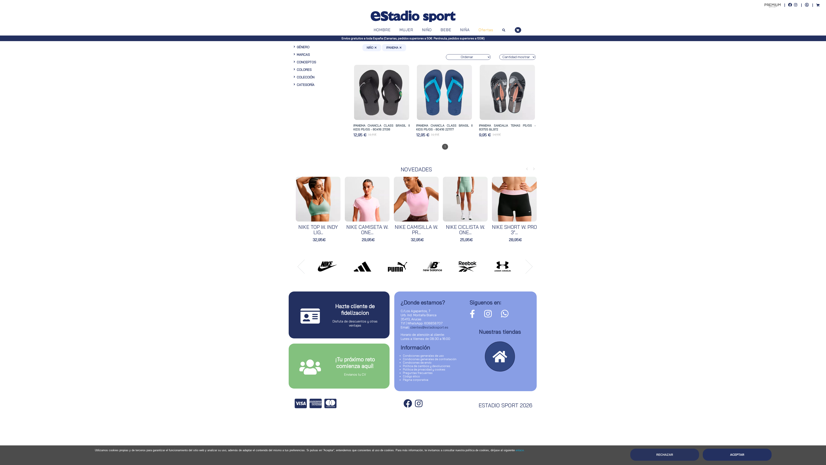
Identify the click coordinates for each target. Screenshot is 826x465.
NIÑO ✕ (372, 48)
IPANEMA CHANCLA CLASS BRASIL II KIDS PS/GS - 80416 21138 (381, 127)
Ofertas (486, 29)
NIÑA (465, 29)
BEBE (446, 29)
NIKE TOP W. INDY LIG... (318, 230)
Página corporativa (415, 379)
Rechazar (664, 454)
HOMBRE (382, 29)
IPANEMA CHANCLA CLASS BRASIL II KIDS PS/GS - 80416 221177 (444, 127)
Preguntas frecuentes (418, 373)
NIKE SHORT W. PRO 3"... (514, 230)
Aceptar (737, 454)
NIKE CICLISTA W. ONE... (465, 230)
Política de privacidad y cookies (424, 369)
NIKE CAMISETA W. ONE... (367, 230)
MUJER (406, 29)
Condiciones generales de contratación (429, 359)
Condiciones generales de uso (423, 355)
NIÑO (427, 29)
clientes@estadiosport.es (429, 327)
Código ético (411, 376)
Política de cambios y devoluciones (426, 366)
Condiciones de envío (417, 362)
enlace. (520, 450)
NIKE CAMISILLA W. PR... (416, 230)
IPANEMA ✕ (394, 48)
